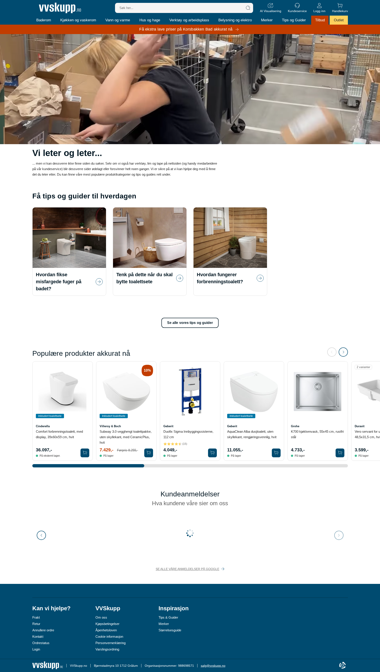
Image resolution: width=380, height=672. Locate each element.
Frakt (36, 617)
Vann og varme (117, 20)
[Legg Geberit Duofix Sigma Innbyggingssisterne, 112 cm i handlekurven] (212, 453)
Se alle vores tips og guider (190, 323)
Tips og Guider (294, 20)
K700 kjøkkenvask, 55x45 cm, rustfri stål (317, 434)
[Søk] (248, 8)
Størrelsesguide (170, 630)
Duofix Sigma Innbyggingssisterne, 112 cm (188, 434)
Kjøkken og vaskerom (78, 20)
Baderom (43, 20)
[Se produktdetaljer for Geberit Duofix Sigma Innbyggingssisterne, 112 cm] (190, 391)
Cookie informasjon (109, 636)
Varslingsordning (107, 649)
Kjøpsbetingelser (107, 624)
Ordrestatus (40, 643)
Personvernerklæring (110, 643)
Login (36, 649)
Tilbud (320, 20)
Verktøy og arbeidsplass (189, 20)
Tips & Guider (168, 617)
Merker (267, 20)
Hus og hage (149, 20)
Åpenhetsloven (106, 630)
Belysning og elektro (235, 20)
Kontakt (37, 636)
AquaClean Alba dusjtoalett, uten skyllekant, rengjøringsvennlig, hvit (251, 434)
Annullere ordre (43, 630)
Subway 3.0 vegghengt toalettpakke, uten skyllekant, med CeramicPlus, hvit (126, 437)
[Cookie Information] (342, 665)
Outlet (339, 20)
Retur (36, 624)
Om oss (101, 617)
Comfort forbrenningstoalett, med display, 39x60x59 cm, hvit (59, 434)
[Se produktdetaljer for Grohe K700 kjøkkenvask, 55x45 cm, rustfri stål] (318, 391)
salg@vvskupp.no (213, 665)
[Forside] (60, 8)
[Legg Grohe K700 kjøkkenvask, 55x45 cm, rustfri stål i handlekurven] (340, 453)
